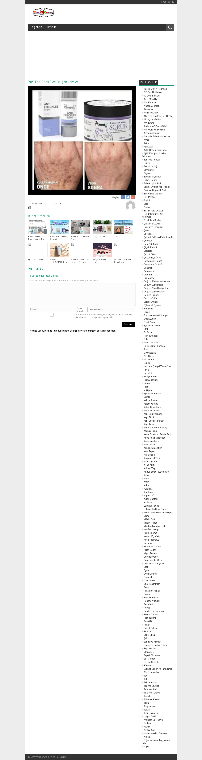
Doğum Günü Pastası (154, 291)
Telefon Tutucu (152, 692)
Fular (146, 339)
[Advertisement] (101, 53)
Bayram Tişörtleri (152, 176)
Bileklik (147, 200)
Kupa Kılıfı (149, 495)
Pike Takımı (150, 618)
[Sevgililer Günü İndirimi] (102, 256)
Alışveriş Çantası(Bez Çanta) (158, 116)
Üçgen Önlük (150, 716)
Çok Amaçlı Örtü (152, 257)
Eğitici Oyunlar (151, 301)
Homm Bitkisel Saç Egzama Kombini (79, 260)
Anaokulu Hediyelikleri (155, 129)
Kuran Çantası (151, 499)
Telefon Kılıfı (150, 689)
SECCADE (149, 651)
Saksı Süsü (149, 635)
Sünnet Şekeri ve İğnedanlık (158, 668)
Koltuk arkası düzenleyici (156, 471)
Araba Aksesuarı (152, 133)
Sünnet (147, 665)
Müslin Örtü (149, 519)
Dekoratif (148, 267)
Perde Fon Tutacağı (154, 611)
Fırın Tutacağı (151, 335)
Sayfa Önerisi (150, 648)
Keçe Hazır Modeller (154, 437)
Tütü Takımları (151, 713)
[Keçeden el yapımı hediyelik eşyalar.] (43, 16)
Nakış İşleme (150, 533)
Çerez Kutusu (151, 244)
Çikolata (148, 250)
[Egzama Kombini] (37, 256)
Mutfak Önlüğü (151, 529)
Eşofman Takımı (152, 325)
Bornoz (147, 207)
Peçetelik (149, 604)
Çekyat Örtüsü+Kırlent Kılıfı (158, 237)
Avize (146, 143)
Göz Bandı (149, 356)
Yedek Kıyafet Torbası (155, 733)
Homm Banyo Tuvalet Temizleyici (123, 260)
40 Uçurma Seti (152, 95)
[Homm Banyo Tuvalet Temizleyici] (123, 256)
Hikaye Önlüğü (151, 380)
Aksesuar (148, 109)
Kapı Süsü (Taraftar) (154, 420)
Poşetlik (148, 621)
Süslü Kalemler (151, 672)
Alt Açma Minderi (152, 119)
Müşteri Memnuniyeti (154, 526)
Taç (146, 675)
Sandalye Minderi (152, 641)
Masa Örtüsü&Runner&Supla (158, 512)
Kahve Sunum (150, 400)
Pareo (147, 594)
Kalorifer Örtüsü (152, 410)
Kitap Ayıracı (150, 461)
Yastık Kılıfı (149, 730)
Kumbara (148, 492)
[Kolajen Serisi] (102, 233)
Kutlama (148, 502)
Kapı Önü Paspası (153, 414)
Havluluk (148, 373)
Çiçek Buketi (150, 247)
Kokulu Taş (149, 468)
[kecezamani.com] (130, 210)
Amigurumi (149, 122)
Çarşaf (147, 230)
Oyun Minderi (150, 573)
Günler (147, 363)
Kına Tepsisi (150, 451)
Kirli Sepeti (149, 454)
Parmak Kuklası (151, 597)
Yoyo (146, 746)
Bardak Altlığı (150, 166)
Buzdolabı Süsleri (152, 220)
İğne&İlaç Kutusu (152, 393)
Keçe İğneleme (151, 441)
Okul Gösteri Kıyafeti (154, 563)
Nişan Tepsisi (150, 553)
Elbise (147, 312)
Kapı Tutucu (150, 424)
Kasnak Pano (150, 431)
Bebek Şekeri (150, 180)
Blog (146, 203)
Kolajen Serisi (99, 236)
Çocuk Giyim (150, 254)
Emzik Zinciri (150, 318)
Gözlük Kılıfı (150, 359)
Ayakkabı (148, 146)
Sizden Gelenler (152, 662)
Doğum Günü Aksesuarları (157, 281)
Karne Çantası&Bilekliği (155, 427)
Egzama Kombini (35, 259)
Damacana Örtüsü (153, 264)
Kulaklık (148, 488)
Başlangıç (36, 27)
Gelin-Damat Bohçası (154, 346)
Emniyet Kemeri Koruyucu (157, 315)
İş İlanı (116, 236)
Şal (145, 638)
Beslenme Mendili (153, 193)
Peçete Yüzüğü (152, 601)
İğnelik (147, 397)
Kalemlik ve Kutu (152, 407)
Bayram (147, 173)
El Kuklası (148, 308)
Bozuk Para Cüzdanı (154, 210)
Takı (146, 679)
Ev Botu (148, 332)
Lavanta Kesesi (151, 505)
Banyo (147, 163)
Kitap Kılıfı (149, 465)
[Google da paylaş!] (133, 197)
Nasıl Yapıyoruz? (152, 539)
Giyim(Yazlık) (150, 352)
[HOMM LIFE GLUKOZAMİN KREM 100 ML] (59, 256)
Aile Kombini (150, 102)
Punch (147, 624)
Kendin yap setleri (153, 448)
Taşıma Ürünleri (151, 685)
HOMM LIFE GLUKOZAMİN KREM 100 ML (58, 262)
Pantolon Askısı (152, 590)
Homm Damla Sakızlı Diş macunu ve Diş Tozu (37, 239)
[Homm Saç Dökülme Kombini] (59, 233)
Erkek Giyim (149, 322)
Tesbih (147, 696)
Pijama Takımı (151, 614)
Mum (146, 516)
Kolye (147, 475)
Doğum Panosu (151, 295)
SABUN (147, 631)
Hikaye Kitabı (150, 376)
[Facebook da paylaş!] (123, 197)
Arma (146, 139)
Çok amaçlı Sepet (153, 261)
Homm (147, 383)
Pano (146, 587)
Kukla (146, 485)
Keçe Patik (149, 444)
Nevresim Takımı (152, 546)
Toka (146, 702)
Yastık (147, 726)
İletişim (52, 27)
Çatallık (148, 233)
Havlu (146, 369)
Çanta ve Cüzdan (152, 223)
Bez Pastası (150, 197)
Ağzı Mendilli (150, 99)
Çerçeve (148, 240)
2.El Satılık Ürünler (153, 92)
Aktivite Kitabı (151, 112)
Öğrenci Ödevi (151, 556)
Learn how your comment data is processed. (93, 330)
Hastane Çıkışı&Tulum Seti (157, 366)
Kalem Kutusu (151, 403)
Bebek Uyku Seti (152, 183)
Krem (146, 482)
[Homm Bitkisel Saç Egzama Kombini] (80, 256)
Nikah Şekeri (150, 550)
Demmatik (149, 271)
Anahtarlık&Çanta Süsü (155, 126)
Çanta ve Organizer (153, 227)
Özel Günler (149, 580)
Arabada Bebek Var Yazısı (157, 136)
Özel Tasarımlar (152, 584)
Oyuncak (148, 577)
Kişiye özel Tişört (153, 458)
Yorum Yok (55, 203)
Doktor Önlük (150, 298)
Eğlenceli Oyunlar (152, 305)
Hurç (146, 386)
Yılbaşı (147, 736)
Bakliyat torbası (152, 159)
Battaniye (149, 169)
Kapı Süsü (149, 417)
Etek (146, 329)
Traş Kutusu (150, 706)
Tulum (147, 709)
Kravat (147, 478)
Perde (147, 607)
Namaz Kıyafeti (152, 536)
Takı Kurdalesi (151, 682)
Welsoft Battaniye (153, 719)
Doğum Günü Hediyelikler (156, 288)
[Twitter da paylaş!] (128, 197)
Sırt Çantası (150, 658)
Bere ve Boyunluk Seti (155, 190)
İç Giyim (148, 390)
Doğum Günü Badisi (153, 284)
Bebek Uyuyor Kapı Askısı (157, 186)
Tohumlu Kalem (152, 699)
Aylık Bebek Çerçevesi (155, 150)
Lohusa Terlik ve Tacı (155, 509)
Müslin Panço (150, 522)
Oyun (146, 570)
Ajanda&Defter (151, 105)
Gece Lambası (151, 342)
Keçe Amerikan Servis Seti (157, 434)
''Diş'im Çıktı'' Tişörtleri (155, 88)
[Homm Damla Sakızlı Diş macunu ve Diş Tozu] (37, 233)
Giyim (146, 349)
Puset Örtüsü (150, 628)
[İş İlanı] (123, 233)
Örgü (146, 567)
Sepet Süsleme (152, 655)
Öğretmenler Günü (153, 560)
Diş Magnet (150, 278)
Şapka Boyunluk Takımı (155, 645)
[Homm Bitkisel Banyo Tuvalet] (80, 233)
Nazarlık (148, 543)
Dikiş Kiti (148, 274)
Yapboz (147, 723)
